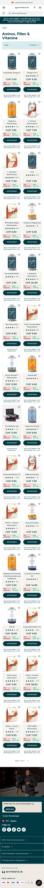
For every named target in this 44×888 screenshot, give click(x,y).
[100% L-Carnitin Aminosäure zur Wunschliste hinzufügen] (39, 656)
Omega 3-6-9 (32, 73)
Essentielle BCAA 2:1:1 (11, 474)
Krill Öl (12, 627)
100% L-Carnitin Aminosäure (32, 676)
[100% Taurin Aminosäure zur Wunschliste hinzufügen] (19, 656)
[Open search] (3, 13)
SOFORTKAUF (12, 89)
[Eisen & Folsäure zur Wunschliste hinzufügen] (39, 504)
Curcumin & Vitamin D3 (32, 575)
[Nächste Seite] (28, 761)
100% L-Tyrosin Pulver (12, 727)
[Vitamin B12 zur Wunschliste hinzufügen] (39, 356)
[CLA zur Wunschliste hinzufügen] (39, 153)
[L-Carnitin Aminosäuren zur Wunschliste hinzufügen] (39, 102)
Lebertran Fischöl (32, 426)
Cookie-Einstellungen (10, 816)
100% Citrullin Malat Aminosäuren (32, 326)
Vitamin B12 (32, 375)
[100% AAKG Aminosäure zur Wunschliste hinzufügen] (39, 707)
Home (5, 28)
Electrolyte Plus (12, 324)
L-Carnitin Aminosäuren (32, 122)
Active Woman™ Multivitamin (12, 376)
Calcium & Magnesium (32, 223)
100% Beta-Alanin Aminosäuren (12, 224)
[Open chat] (24, 830)
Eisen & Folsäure (32, 523)
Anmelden (10, 809)
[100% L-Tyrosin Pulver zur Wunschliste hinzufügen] (19, 707)
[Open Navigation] (3, 7)
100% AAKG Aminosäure (32, 727)
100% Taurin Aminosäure (12, 676)
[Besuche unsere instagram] (4, 830)
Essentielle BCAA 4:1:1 (32, 627)
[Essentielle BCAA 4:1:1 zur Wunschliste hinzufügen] (39, 608)
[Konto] (35, 7)
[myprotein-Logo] (22, 7)
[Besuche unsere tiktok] (14, 830)
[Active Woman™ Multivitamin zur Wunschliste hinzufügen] (19, 356)
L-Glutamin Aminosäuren (12, 173)
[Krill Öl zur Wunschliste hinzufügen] (19, 608)
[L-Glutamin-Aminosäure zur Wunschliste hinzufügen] (39, 255)
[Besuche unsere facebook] (9, 830)
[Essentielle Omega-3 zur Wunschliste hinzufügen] (19, 54)
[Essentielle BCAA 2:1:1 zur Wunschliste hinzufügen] (19, 455)
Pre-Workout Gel (12, 426)
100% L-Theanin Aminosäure (11, 524)
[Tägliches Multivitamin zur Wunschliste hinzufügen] (19, 102)
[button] (39, 883)
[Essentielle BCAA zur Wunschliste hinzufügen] (19, 255)
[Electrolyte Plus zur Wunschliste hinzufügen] (19, 305)
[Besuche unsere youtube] (19, 830)
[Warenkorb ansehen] (40, 7)
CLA (32, 172)
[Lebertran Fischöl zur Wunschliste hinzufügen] (39, 407)
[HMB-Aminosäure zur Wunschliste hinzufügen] (39, 455)
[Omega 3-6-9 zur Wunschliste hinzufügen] (39, 54)
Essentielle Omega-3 (11, 73)
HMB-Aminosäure (32, 474)
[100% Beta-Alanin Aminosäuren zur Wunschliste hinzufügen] (19, 204)
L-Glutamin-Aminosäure (32, 275)
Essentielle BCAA (12, 273)
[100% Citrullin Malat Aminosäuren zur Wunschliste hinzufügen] (39, 305)
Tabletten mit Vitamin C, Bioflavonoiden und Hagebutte (12, 576)
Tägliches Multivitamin (12, 122)
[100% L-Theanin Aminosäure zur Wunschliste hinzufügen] (19, 504)
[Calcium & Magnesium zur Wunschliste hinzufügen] (39, 204)
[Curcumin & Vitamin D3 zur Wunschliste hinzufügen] (39, 555)
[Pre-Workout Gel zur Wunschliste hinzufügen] (19, 407)
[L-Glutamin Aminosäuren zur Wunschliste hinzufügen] (19, 153)
